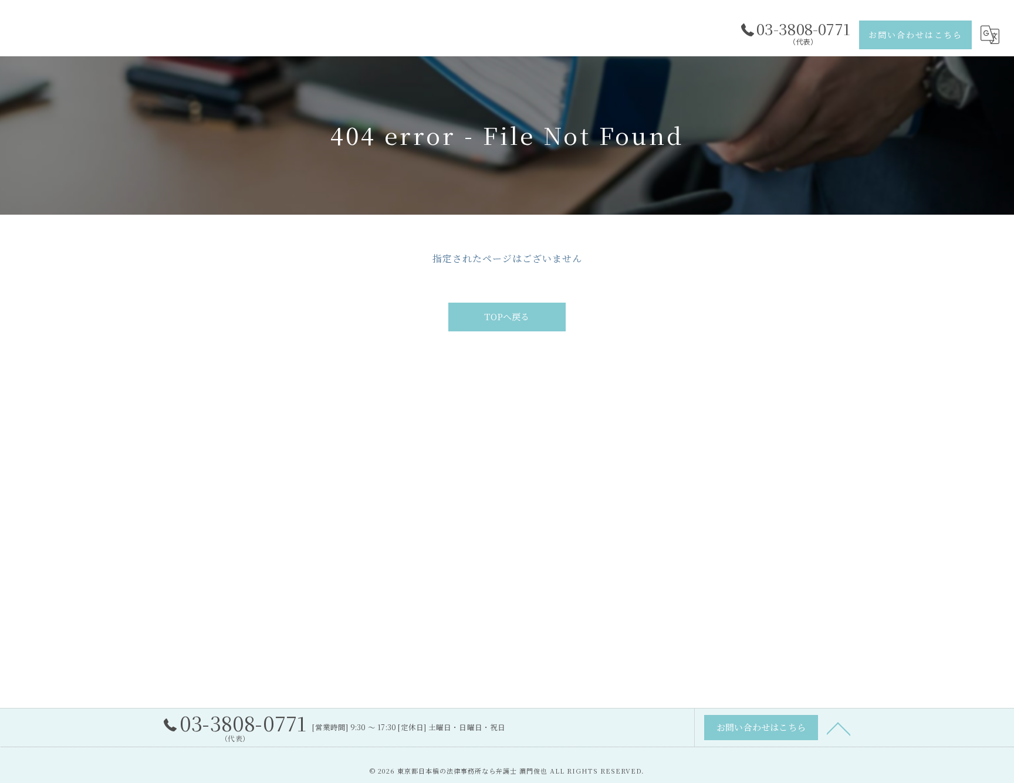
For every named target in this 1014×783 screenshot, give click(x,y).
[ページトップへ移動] (838, 728)
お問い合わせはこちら (915, 34)
